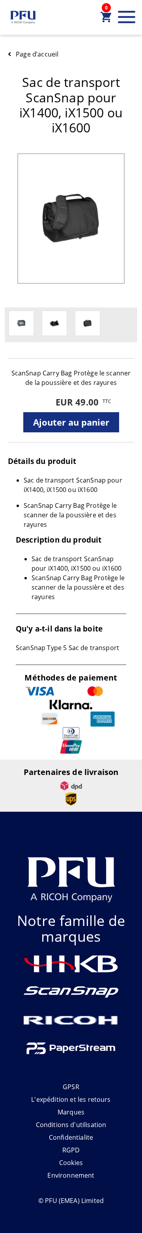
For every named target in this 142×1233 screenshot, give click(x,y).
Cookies (71, 1162)
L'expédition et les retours (70, 1099)
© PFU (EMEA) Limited (71, 1200)
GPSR (71, 1086)
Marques (71, 1112)
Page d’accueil (37, 54)
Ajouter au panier (71, 422)
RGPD (71, 1150)
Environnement (70, 1175)
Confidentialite (71, 1137)
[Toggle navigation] (127, 17)
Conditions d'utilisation (71, 1124)
